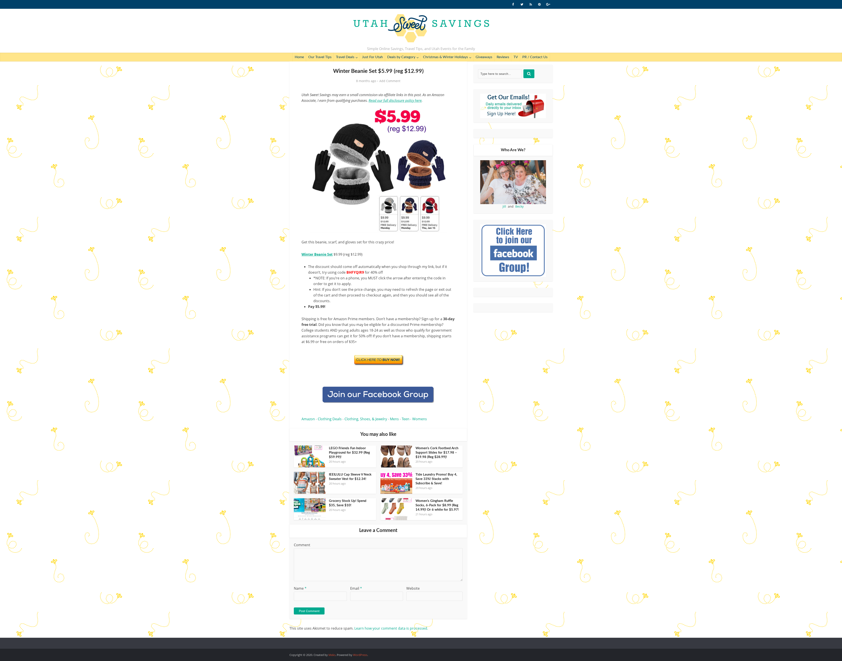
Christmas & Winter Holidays (445, 57)
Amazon (308, 419)
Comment (302, 544)
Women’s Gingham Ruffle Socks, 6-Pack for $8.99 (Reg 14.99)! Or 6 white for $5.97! (437, 505)
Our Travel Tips (320, 57)
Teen (405, 419)
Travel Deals (345, 57)
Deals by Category (401, 57)
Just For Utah (372, 57)
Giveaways (484, 57)
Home (299, 57)
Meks (331, 655)
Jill (504, 206)
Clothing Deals (330, 419)
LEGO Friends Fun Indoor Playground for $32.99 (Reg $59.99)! (349, 453)
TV (516, 57)
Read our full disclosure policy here (395, 100)
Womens (419, 419)
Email (356, 588)
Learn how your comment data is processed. (391, 628)
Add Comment (389, 81)
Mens (394, 419)
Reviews (503, 57)
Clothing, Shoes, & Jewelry (365, 419)
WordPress (360, 655)
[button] (448, 111)
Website (413, 588)
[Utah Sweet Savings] (421, 28)
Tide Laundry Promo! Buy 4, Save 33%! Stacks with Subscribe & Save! (436, 479)
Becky (519, 206)
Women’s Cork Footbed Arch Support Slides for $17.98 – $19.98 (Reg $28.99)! (437, 453)
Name (300, 588)
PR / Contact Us (535, 57)
